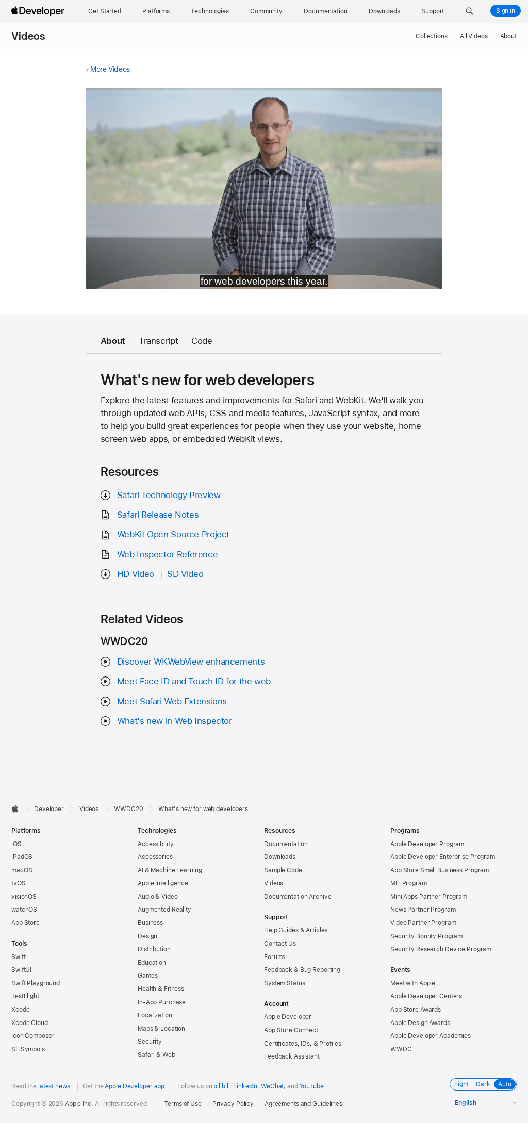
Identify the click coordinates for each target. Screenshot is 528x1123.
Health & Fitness (161, 989)
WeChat (272, 1086)
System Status (284, 983)
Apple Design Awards (420, 1023)
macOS (21, 870)
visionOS (24, 896)
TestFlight (25, 996)
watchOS (24, 909)
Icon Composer (32, 1035)
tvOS (18, 883)
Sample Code (283, 870)
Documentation (285, 844)
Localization (155, 1015)
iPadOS (21, 857)
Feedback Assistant (292, 1056)
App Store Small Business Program (439, 870)
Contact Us (280, 943)
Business (150, 923)
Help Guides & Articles (295, 930)
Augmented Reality (164, 909)
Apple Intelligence (163, 883)
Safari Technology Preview (169, 495)
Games (147, 975)
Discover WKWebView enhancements (191, 661)
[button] (469, 11)
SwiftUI (21, 969)
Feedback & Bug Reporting (302, 969)
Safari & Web (156, 1055)
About (508, 36)
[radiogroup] (483, 1084)
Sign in (505, 10)
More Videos (110, 69)
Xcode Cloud (29, 1023)
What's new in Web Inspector (174, 721)
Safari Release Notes (158, 514)
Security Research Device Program (440, 949)
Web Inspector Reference (167, 554)
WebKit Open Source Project (173, 534)
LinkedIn (245, 1086)
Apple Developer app (134, 1086)
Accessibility (155, 844)
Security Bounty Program (426, 936)
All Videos (474, 36)
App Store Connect (291, 1030)
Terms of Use (183, 1104)
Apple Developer (287, 1016)
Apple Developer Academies (430, 1035)
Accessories (155, 857)
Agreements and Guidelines (303, 1104)
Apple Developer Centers (426, 996)
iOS (16, 844)
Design (147, 936)
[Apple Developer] (39, 11)
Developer (49, 809)
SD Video (185, 574)
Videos (28, 36)
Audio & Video (157, 896)
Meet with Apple (412, 983)
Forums (274, 957)
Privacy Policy (233, 1104)
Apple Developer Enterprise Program (442, 857)
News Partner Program (423, 909)
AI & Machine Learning (170, 870)
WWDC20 (128, 809)
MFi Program (408, 883)
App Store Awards (415, 1009)
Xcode (20, 1009)
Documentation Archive (297, 896)
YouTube (312, 1086)
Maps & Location (161, 1028)
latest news (54, 1086)
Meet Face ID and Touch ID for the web (194, 681)
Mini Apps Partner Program (428, 896)
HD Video (135, 574)
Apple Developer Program (427, 844)
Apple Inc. (79, 1104)
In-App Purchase (162, 1002)
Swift (18, 957)
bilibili (221, 1086)
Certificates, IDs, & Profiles (302, 1043)
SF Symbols (28, 1049)
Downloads (279, 857)
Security (150, 1041)
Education (152, 962)
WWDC (401, 1049)
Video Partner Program (423, 923)
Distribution (154, 949)
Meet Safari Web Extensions (172, 701)
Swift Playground (35, 983)
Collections (432, 36)
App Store (25, 923)
